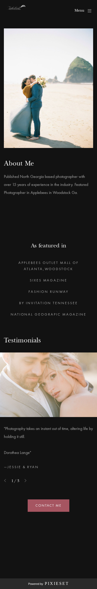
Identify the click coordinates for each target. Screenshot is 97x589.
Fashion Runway (48, 291)
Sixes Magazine (48, 280)
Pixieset (57, 583)
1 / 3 (15, 480)
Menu (79, 10)
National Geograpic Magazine (48, 314)
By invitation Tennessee (48, 303)
